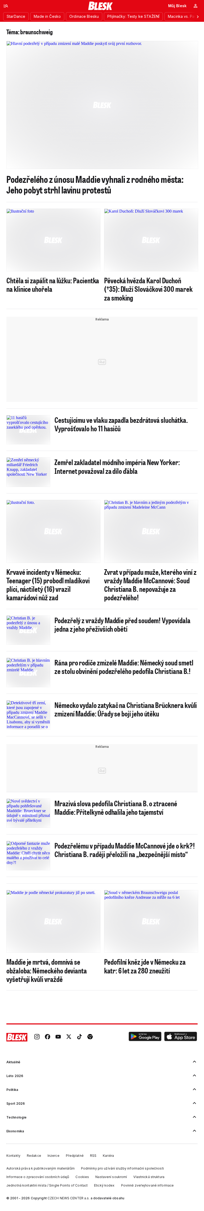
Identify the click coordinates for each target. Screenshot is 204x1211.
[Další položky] (197, 16)
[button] (145, 1037)
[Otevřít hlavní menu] (6, 6)
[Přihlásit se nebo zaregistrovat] (195, 6)
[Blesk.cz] (100, 6)
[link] (37, 1037)
